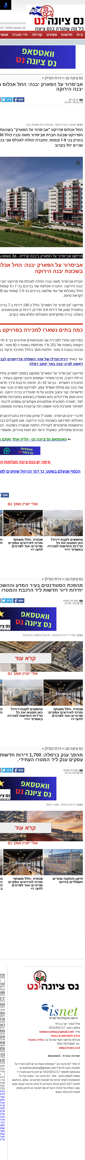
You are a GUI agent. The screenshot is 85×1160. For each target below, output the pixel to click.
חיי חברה (20, 35)
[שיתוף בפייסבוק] (18, 101)
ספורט (52, 35)
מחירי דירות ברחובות (63, 635)
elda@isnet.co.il (69, 1048)
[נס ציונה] (55, 30)
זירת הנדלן (52, 78)
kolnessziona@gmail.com (56, 1031)
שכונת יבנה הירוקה (65, 124)
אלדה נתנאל (36, 1039)
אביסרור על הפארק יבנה (39, 124)
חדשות (66, 35)
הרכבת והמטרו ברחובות (36, 635)
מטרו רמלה (52, 804)
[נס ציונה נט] (53, 994)
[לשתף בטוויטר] (7, 101)
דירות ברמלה (68, 804)
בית (80, 35)
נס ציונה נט (73, 78)
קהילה (37, 35)
